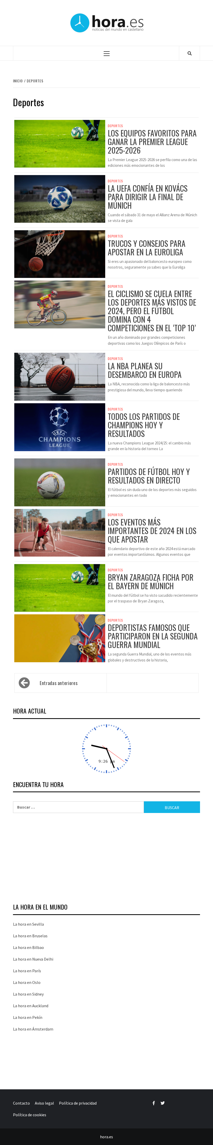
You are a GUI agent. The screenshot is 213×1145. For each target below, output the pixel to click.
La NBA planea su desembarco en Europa (145, 370)
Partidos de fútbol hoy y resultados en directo (149, 476)
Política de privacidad (78, 1103)
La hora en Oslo (27, 982)
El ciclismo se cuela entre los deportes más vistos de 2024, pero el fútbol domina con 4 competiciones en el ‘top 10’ (152, 311)
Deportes (115, 125)
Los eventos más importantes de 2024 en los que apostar (152, 530)
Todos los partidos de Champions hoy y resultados (144, 425)
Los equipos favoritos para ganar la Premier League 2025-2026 (152, 141)
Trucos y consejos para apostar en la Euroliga (146, 247)
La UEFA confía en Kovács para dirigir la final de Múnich (148, 196)
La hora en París (27, 970)
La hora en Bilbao (28, 947)
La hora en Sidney (28, 994)
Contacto (21, 1103)
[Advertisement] (106, 859)
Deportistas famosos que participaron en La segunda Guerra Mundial (153, 636)
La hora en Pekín (27, 1017)
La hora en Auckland (30, 1005)
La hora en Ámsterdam (33, 1029)
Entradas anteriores (58, 683)
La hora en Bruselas (30, 935)
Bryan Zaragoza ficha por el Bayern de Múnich (151, 581)
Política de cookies (29, 1114)
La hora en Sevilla (28, 924)
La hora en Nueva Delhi (33, 959)
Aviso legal (44, 1103)
